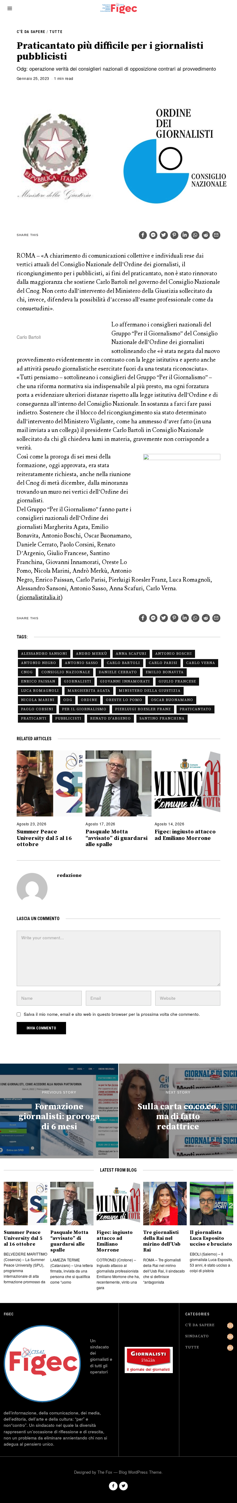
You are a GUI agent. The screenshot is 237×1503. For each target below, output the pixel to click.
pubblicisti (68, 718)
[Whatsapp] (195, 235)
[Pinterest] (174, 235)
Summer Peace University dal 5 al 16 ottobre (44, 838)
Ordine (89, 700)
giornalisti (77, 681)
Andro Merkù (91, 653)
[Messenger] (153, 235)
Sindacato (197, 1336)
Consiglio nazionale (65, 672)
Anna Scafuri (131, 653)
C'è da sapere (31, 32)
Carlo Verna (200, 663)
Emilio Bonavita (165, 672)
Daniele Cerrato (118, 672)
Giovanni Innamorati (125, 681)
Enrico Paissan (38, 681)
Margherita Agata (89, 690)
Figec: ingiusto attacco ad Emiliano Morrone (185, 835)
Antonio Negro (38, 663)
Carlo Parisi (163, 663)
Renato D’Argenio (110, 718)
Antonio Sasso (81, 663)
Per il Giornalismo (84, 709)
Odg (67, 700)
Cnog (27, 672)
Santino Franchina (162, 718)
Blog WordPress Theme (140, 1472)
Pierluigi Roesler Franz (143, 709)
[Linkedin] (185, 235)
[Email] (216, 235)
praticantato (195, 709)
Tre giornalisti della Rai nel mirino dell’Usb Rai (162, 1241)
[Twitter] (164, 235)
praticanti (34, 718)
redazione (69, 875)
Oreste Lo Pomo (124, 700)
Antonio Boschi (173, 653)
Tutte (56, 32)
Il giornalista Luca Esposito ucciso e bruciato (211, 1238)
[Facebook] (143, 235)
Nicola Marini (38, 700)
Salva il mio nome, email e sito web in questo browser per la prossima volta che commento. (112, 1014)
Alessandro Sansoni (44, 653)
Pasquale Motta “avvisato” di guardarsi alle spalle (116, 838)
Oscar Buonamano (172, 700)
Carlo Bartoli (123, 663)
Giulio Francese (177, 681)
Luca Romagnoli (40, 690)
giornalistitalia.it (39, 597)
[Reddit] (206, 235)
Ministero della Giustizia (150, 690)
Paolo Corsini (37, 709)
